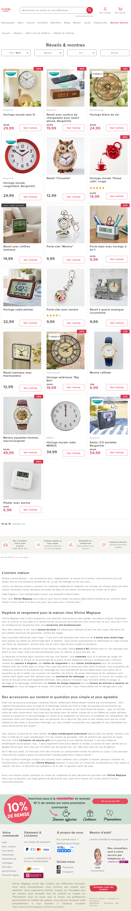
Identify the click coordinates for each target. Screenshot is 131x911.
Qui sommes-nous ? (67, 839)
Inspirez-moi (100, 22)
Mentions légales (97, 898)
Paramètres (94, 903)
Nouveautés (8, 22)
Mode (67, 22)
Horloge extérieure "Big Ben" (63, 379)
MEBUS (50, 438)
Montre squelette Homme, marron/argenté (21, 439)
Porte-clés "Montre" (60, 246)
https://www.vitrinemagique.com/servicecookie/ (38, 906)
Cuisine (30, 22)
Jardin (87, 22)
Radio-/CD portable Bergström (103, 444)
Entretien (43, 22)
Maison (77, 22)
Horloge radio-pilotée (18, 309)
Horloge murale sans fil (19, 114)
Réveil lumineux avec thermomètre (17, 374)
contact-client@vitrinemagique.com (108, 839)
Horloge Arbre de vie (104, 114)
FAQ (4, 842)
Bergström (8, 110)
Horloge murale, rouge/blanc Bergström (19, 184)
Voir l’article (30, 128)
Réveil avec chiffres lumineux (16, 248)
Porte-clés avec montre (62, 309)
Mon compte (9, 846)
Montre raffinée (100, 372)
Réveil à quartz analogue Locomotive (107, 311)
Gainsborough (97, 110)
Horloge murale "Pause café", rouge (105, 180)
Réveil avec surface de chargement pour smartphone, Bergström (63, 118)
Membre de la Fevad (68, 843)
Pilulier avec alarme (16, 503)
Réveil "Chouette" (59, 178)
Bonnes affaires (119, 22)
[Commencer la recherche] (89, 10)
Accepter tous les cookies (103, 888)
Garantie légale (10, 875)
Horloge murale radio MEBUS (61, 444)
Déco (20, 22)
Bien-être (56, 22)
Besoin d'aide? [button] (100, 832)
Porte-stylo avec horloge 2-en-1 (108, 248)
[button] (10, 834)
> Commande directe (83, 16)
